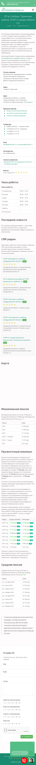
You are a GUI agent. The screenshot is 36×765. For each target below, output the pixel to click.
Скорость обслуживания (11, 714)
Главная (9, 26)
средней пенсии (19, 58)
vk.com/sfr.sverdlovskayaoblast (17, 113)
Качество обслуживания (11, 707)
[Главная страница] (12, 9)
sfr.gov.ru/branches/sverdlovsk (17, 111)
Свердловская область (23, 26)
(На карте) (29, 102)
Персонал (6, 721)
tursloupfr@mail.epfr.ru (25, 144)
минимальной (7, 58)
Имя (4, 664)
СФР (14, 26)
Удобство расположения (11, 700)
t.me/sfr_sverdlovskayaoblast (16, 116)
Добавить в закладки (21, 758)
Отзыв (5, 681)
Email (5, 672)
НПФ (11, 758)
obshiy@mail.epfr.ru (9, 144)
